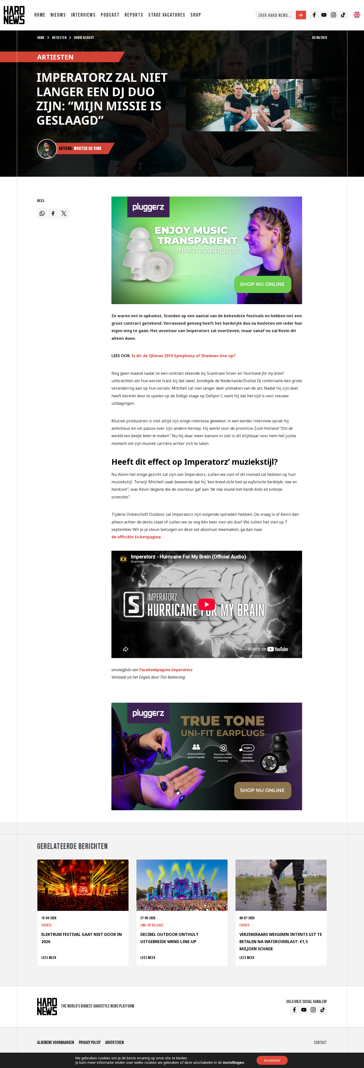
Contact (320, 1042)
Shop (195, 15)
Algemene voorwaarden (55, 1042)
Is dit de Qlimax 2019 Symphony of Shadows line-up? (183, 355)
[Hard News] (14, 14)
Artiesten (59, 37)
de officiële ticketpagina (136, 537)
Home (40, 15)
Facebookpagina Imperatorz (166, 669)
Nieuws (58, 15)
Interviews (83, 15)
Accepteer (272, 1060)
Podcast (110, 15)
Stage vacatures (166, 15)
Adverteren (114, 1042)
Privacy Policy (90, 1042)
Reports (134, 15)
